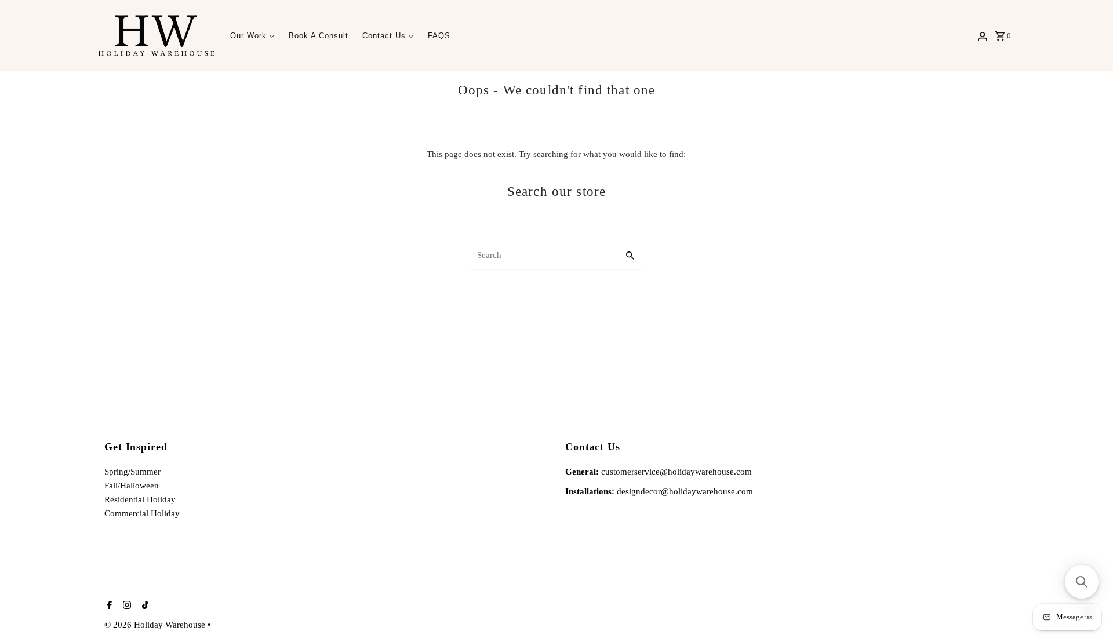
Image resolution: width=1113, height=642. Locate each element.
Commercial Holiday (142, 513)
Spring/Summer (132, 471)
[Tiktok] (143, 606)
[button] (1082, 582)
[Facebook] (108, 606)
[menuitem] (252, 35)
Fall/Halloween (131, 485)
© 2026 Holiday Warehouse (156, 624)
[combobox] (542, 254)
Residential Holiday (140, 499)
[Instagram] (125, 606)
